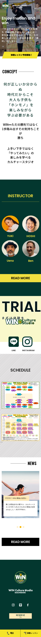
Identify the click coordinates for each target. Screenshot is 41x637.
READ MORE (20, 278)
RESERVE (20, 616)
